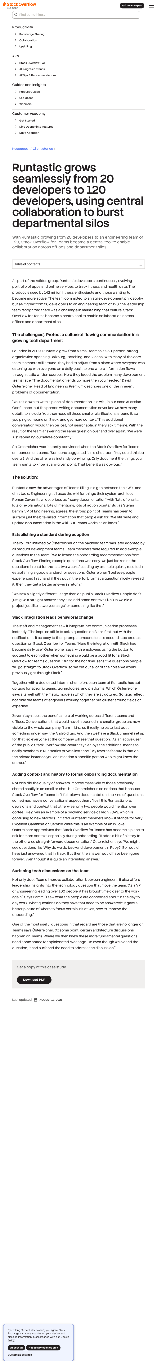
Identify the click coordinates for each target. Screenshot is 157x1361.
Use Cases (26, 98)
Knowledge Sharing (31, 34)
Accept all (16, 1347)
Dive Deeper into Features (36, 126)
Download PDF (34, 980)
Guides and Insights (29, 85)
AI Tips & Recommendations (37, 75)
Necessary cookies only (43, 1347)
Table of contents (27, 264)
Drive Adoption (29, 133)
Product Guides (29, 91)
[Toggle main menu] (151, 5)
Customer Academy (29, 113)
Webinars (25, 104)
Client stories (43, 149)
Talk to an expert (132, 5)
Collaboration (28, 40)
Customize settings (20, 1354)
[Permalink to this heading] (8, 335)
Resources (20, 149)
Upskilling (25, 46)
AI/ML (16, 56)
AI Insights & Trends (32, 69)
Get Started (27, 120)
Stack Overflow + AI (32, 63)
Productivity (22, 27)
